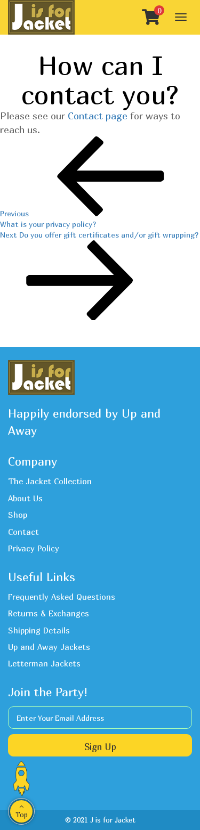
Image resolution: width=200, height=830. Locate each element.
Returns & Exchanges (48, 613)
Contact (23, 531)
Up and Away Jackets (49, 647)
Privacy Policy (33, 548)
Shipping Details (39, 630)
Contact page (97, 115)
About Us (25, 498)
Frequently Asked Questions (61, 596)
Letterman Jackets (44, 663)
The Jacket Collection (50, 481)
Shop (17, 514)
